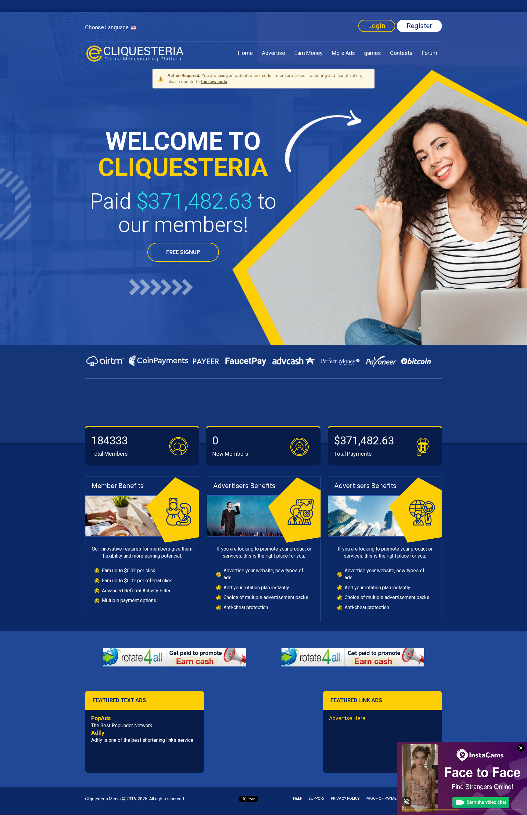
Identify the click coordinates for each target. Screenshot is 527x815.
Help (297, 798)
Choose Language (108, 27)
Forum (429, 53)
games (372, 53)
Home (245, 53)
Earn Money (308, 53)
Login (376, 26)
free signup (183, 252)
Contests (401, 53)
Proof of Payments (385, 798)
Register (419, 26)
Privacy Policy (345, 798)
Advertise (273, 53)
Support (316, 798)
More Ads (343, 53)
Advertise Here (347, 718)
